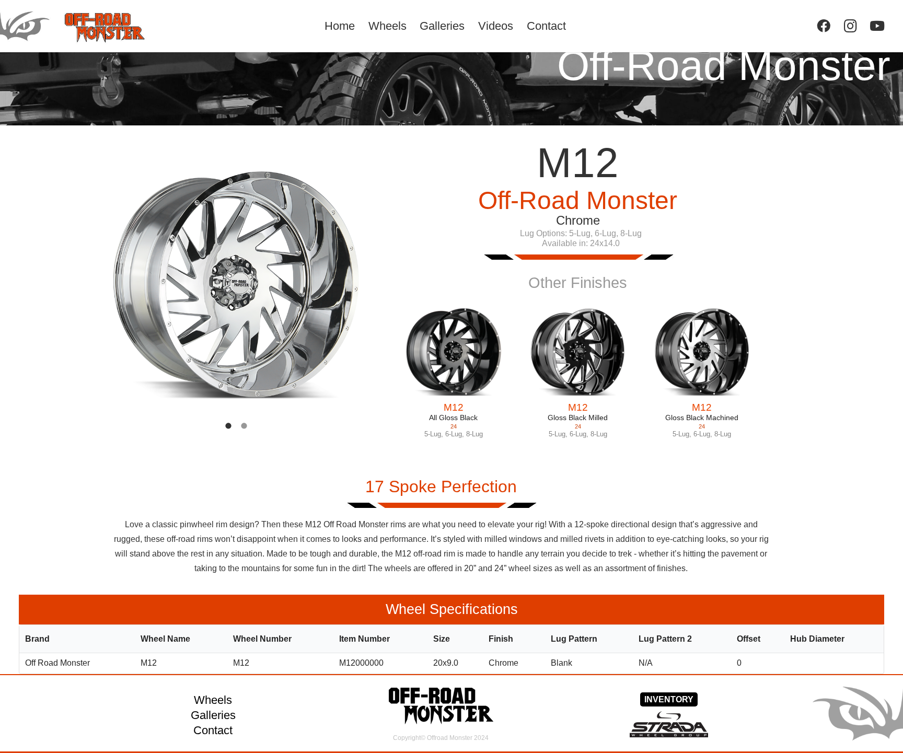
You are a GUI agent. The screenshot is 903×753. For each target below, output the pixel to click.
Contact (213, 730)
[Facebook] (823, 26)
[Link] (87, 26)
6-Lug (453, 434)
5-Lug (432, 434)
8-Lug (474, 434)
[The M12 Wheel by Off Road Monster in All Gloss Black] (453, 352)
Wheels (213, 699)
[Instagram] (850, 26)
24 (453, 426)
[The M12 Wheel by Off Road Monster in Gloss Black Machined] (701, 352)
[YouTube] (877, 26)
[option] (236, 285)
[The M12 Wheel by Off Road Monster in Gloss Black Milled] (578, 352)
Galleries (213, 715)
